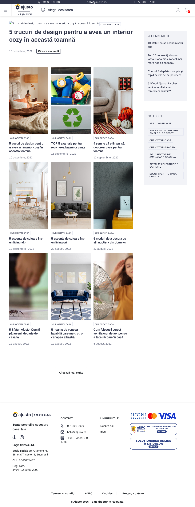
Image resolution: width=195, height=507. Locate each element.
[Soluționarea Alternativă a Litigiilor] (153, 429)
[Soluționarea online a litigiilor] (153, 444)
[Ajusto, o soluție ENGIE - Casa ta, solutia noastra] (24, 10)
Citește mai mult (48, 51)
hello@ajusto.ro (97, 2)
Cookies (107, 493)
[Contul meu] (177, 9)
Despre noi (106, 425)
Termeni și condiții (63, 493)
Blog (103, 431)
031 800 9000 (50, 2)
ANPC (88, 493)
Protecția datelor (133, 493)
